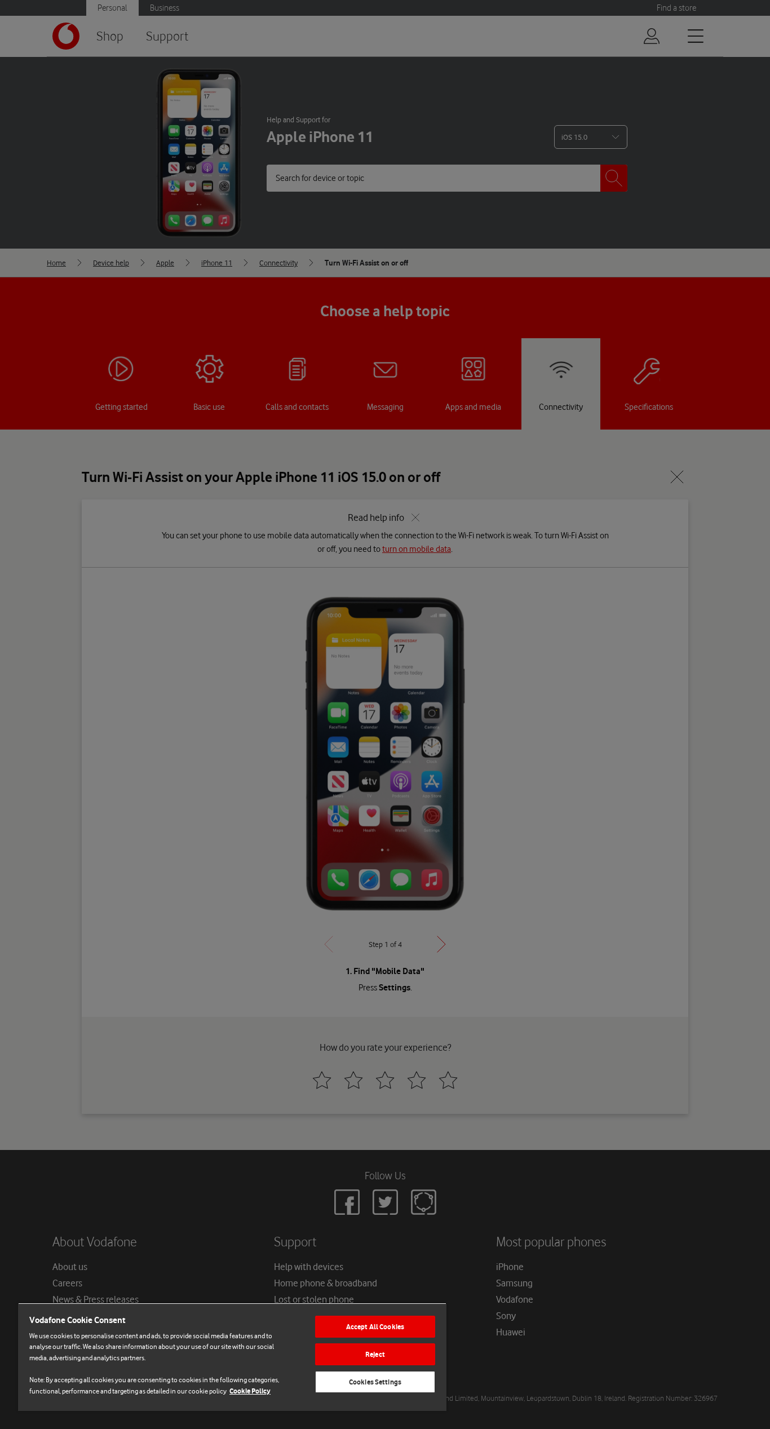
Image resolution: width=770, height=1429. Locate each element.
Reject (375, 1354)
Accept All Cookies (375, 1326)
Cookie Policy (250, 1391)
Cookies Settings (375, 1382)
